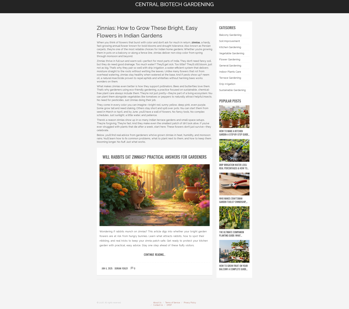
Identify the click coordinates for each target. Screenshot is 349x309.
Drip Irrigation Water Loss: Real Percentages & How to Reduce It (233, 166)
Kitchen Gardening (230, 47)
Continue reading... (154, 254)
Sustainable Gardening (232, 90)
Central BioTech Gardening (174, 4)
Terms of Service (172, 303)
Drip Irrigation (227, 84)
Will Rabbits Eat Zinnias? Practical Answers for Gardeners (155, 157)
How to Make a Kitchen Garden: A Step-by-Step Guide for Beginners (233, 132)
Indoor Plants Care (230, 71)
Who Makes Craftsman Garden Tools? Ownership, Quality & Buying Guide (232, 200)
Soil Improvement (229, 41)
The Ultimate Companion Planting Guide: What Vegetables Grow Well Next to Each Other (233, 233)
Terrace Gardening (230, 77)
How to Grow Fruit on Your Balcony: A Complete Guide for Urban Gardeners (233, 267)
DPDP (169, 305)
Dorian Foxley (121, 268)
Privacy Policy (190, 303)
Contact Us (158, 305)
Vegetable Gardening (231, 53)
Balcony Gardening (230, 35)
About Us (157, 303)
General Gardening (230, 65)
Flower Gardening (229, 59)
